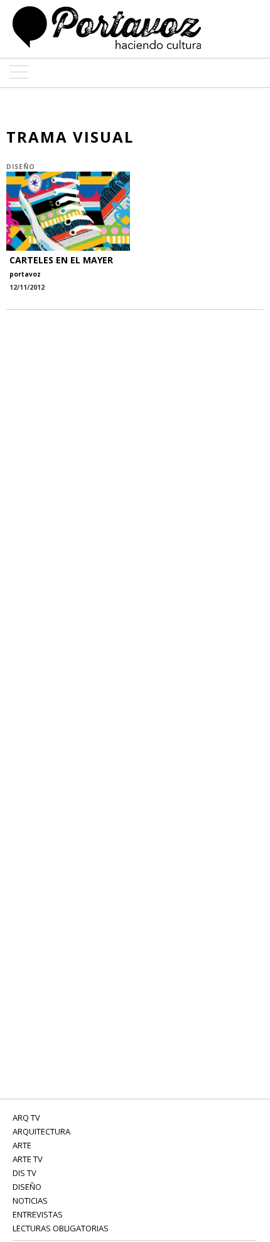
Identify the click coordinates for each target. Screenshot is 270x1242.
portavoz (25, 274)
